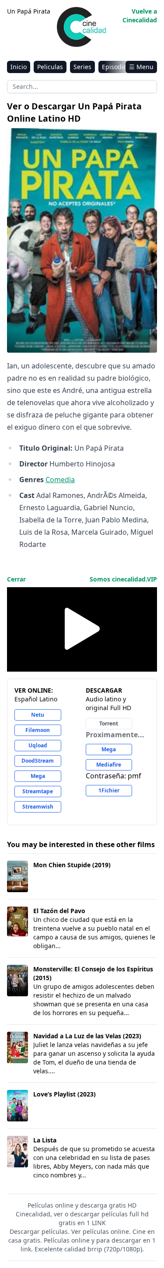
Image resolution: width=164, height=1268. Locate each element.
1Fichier (108, 790)
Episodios (116, 67)
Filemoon (37, 730)
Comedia (60, 479)
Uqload (37, 745)
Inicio (18, 67)
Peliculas (50, 67)
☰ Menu (141, 67)
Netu (37, 714)
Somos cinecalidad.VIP (123, 579)
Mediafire (108, 764)
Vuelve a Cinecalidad (139, 15)
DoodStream (37, 760)
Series (82, 67)
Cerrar (16, 579)
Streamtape (37, 791)
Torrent (108, 723)
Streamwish (37, 806)
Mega (38, 776)
